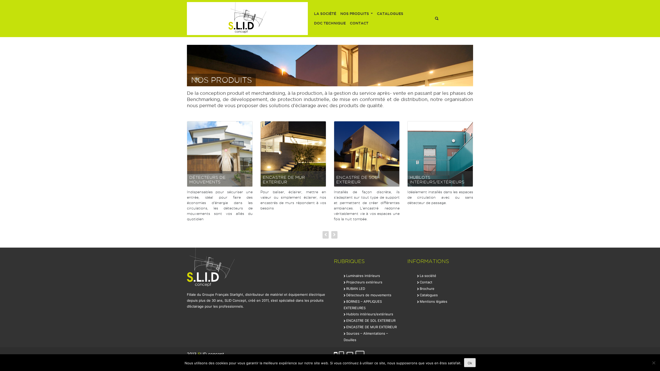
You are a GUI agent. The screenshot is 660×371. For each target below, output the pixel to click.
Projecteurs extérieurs (364, 282)
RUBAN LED (355, 288)
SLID (247, 18)
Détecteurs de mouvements (207, 179)
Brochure (427, 288)
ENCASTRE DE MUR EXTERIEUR (284, 179)
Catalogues (390, 14)
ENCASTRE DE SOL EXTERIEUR (356, 179)
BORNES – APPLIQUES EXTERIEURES (363, 304)
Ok (470, 363)
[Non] (653, 362)
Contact (359, 23)
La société (325, 14)
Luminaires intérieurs (363, 276)
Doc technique (330, 23)
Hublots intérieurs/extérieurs (437, 179)
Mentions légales (433, 301)
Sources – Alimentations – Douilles (366, 336)
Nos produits (355, 14)
